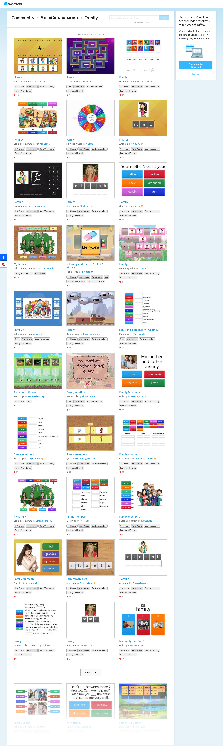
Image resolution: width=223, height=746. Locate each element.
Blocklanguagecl (88, 206)
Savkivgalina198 (44, 520)
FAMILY (19, 139)
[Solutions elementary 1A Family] (143, 309)
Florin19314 (86, 645)
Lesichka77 (39, 81)
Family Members (129, 392)
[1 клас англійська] (38, 371)
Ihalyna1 (84, 520)
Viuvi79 (136, 143)
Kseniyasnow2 (30, 583)
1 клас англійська (25, 392)
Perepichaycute (141, 583)
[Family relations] (90, 371)
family (18, 641)
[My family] (38, 243)
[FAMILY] (38, 118)
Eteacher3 (144, 268)
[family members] (38, 433)
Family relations (76, 392)
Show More (90, 672)
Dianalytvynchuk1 (144, 458)
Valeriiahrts (139, 333)
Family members (76, 454)
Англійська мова (59, 17)
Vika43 (39, 333)
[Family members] (90, 433)
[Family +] (38, 309)
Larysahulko (34, 458)
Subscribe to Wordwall (196, 65)
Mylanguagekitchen (85, 458)
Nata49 (89, 143)
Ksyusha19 (146, 520)
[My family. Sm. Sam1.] (143, 620)
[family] (38, 620)
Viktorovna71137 (136, 645)
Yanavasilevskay (36, 396)
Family (91, 17)
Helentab (87, 81)
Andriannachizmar (142, 81)
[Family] (38, 56)
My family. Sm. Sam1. (132, 641)
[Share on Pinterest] (3, 264)
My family (20, 264)
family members (24, 454)
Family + (19, 329)
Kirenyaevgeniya (36, 206)
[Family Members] (143, 371)
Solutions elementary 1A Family (138, 329)
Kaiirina (46, 645)
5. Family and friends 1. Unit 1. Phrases (85, 265)
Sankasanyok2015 (137, 396)
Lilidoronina (88, 396)
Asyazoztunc (86, 583)
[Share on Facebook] (3, 257)
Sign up (196, 74)
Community (22, 17)
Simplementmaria (45, 268)
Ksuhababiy (42, 143)
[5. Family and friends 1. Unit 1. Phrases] (90, 243)
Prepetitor (87, 271)
